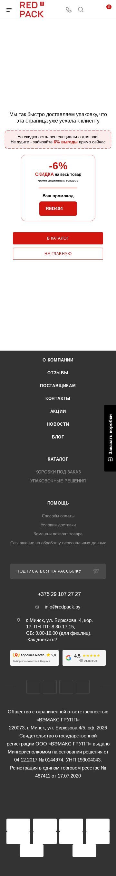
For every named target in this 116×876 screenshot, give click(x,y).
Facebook (33, 687)
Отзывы (58, 372)
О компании (58, 360)
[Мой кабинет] (93, 10)
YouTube (66, 687)
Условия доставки (58, 525)
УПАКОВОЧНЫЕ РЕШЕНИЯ (58, 481)
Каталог (58, 459)
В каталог (58, 238)
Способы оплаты (58, 516)
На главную (58, 253)
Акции (58, 411)
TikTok (83, 687)
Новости (58, 424)
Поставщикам (58, 385)
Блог (58, 437)
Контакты (58, 398)
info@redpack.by (63, 606)
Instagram (50, 687)
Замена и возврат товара (58, 534)
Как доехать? (42, 639)
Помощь (58, 503)
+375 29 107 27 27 (59, 594)
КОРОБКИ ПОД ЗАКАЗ (58, 472)
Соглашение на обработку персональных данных (58, 542)
